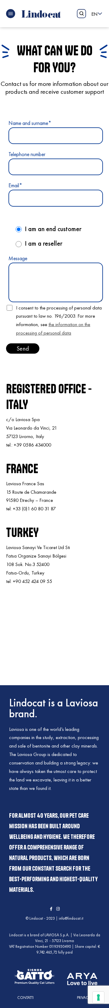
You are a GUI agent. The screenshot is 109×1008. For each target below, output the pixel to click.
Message (17, 258)
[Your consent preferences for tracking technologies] (98, 997)
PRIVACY (84, 997)
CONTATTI (25, 997)
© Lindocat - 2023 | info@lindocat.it (54, 918)
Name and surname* (29, 122)
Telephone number (26, 154)
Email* (15, 185)
